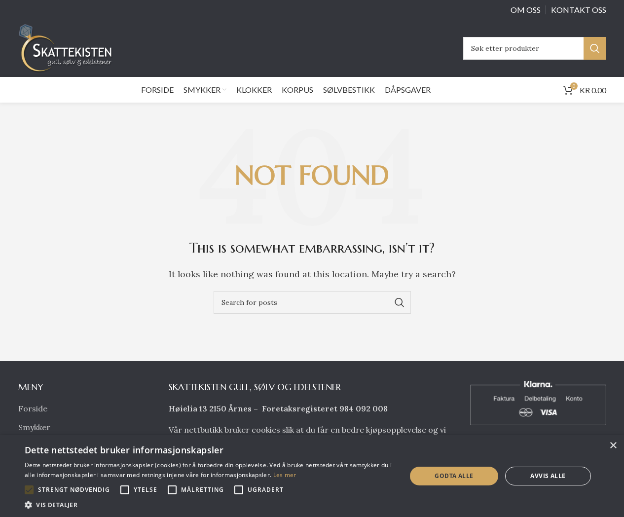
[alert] (312, 476)
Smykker (34, 427)
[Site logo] (68, 47)
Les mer (284, 475)
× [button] (613, 445)
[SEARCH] (595, 48)
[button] (29, 490)
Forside (32, 408)
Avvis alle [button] (547, 476)
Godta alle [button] (454, 476)
